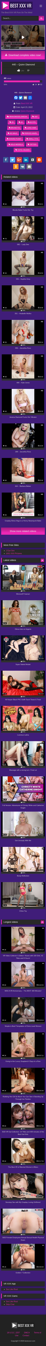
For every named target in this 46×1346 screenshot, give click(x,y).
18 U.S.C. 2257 (13, 1333)
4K (22, 122)
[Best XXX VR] (19, 6)
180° (36, 117)
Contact (26, 1335)
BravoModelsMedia (18, 117)
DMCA (27, 1333)
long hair (31, 128)
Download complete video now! (24, 55)
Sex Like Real (12, 1289)
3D (13, 122)
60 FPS (33, 122)
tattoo (33, 144)
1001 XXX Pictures (14, 553)
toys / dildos (23, 150)
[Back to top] (38, 1339)
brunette (15, 128)
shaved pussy (15, 139)
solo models (17, 144)
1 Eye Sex (10, 551)
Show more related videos (23, 531)
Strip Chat (10, 1304)
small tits (33, 139)
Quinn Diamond (27, 111)
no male (13, 133)
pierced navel (30, 133)
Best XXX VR (26, 103)
